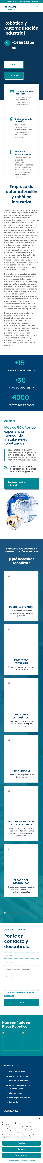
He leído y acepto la (19, 994)
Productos (14, 75)
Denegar (21, 1149)
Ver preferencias (22, 1155)
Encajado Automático (18, 1081)
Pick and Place (15, 1093)
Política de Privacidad (28, 1160)
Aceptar (21, 1143)
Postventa (13, 1102)
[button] (40, 1119)
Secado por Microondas (19, 1097)
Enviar (21, 1002)
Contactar (14, 64)
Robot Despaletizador (18, 1076)
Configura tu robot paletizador (17, 484)
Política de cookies (13, 1160)
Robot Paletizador (17, 1072)
